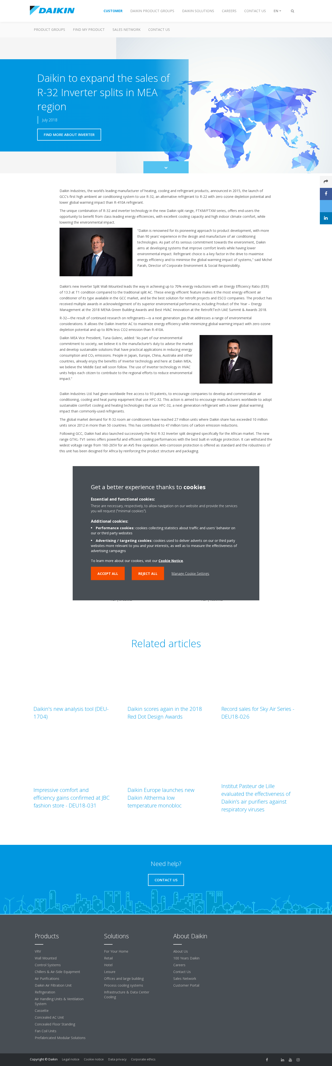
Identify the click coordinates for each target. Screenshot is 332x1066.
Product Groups (49, 29)
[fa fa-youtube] (290, 1060)
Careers (179, 965)
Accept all (107, 573)
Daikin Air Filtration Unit (53, 985)
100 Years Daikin (186, 958)
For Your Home (116, 951)
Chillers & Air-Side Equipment (57, 971)
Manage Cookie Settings (190, 573)
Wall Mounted (46, 958)
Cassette (42, 1010)
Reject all (147, 573)
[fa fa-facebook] (267, 1060)
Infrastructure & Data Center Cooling (126, 994)
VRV (38, 951)
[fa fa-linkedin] (283, 1060)
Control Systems (48, 965)
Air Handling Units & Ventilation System (59, 1001)
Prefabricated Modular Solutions (60, 1037)
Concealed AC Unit (49, 1017)
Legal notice (70, 1059)
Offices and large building (124, 978)
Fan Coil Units (45, 1031)
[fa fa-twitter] (275, 1060)
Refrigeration (45, 992)
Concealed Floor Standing (55, 1024)
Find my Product (89, 29)
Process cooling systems (123, 985)
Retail (108, 958)
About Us (180, 951)
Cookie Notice (170, 560)
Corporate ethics (143, 1059)
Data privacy (117, 1059)
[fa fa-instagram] (298, 1060)
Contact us (159, 29)
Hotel (108, 965)
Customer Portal (186, 985)
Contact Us (182, 971)
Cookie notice (94, 1059)
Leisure (109, 971)
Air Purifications (47, 978)
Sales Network (126, 29)
